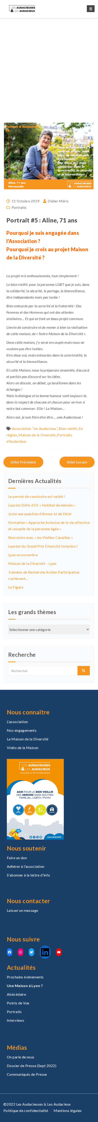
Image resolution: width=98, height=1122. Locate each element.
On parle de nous (20, 1057)
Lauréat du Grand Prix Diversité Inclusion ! (43, 546)
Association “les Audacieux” (34, 428)
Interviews (15, 1020)
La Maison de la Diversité (28, 739)
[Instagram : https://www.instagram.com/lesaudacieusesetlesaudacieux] (20, 952)
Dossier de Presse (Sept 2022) (31, 1065)
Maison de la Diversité (36, 435)
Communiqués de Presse (27, 1074)
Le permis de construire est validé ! (36, 496)
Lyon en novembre (23, 555)
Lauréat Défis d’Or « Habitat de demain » (41, 505)
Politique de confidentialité (25, 1110)
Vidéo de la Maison (23, 747)
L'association (17, 721)
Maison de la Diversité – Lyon (32, 563)
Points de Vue (18, 1003)
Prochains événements (25, 977)
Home (17, 76)
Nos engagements (21, 730)
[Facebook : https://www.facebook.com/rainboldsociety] (9, 952)
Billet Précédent (23, 462)
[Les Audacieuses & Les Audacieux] (26, 8)
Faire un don (17, 858)
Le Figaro (16, 587)
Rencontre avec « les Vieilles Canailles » (40, 537)
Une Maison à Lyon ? (25, 985)
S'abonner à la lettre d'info (28, 875)
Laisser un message (22, 910)
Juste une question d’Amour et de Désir (40, 514)
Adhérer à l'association (25, 866)
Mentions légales (68, 1110)
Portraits (32, 76)
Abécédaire (16, 994)
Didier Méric (58, 201)
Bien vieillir (68, 428)
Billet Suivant (77, 462)
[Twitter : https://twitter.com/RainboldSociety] (31, 952)
